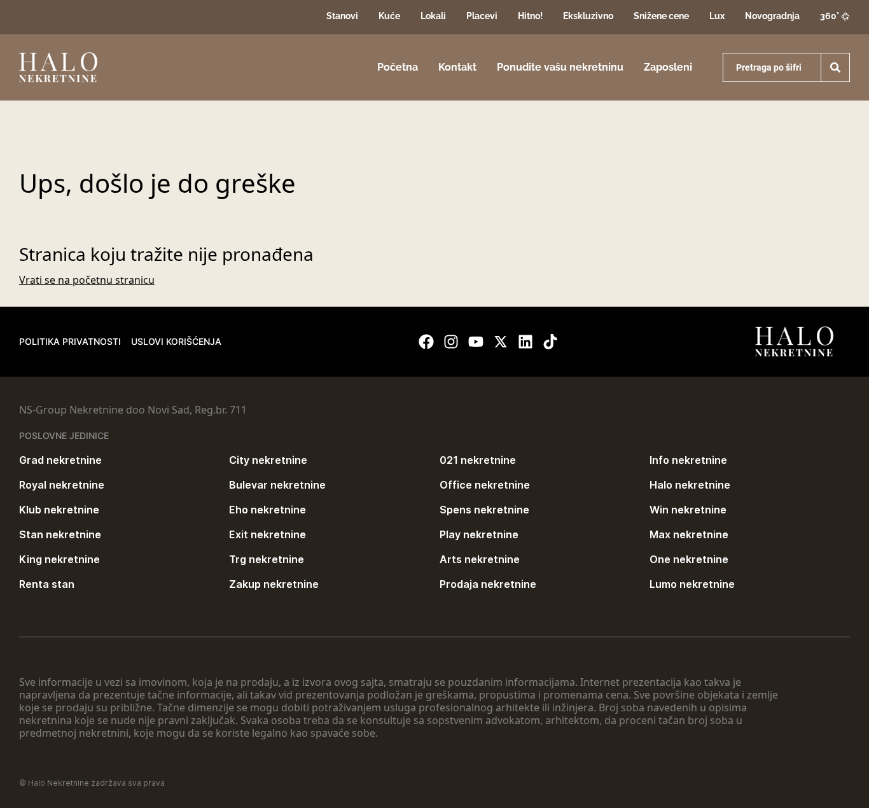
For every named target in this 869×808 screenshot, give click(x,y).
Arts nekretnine (480, 559)
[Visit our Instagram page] (451, 341)
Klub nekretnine (59, 509)
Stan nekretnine (60, 534)
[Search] (835, 67)
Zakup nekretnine (274, 584)
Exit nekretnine (267, 534)
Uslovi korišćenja (176, 341)
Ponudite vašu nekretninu (560, 67)
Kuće (389, 16)
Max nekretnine (689, 534)
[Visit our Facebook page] (426, 341)
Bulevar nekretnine (277, 484)
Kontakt (457, 67)
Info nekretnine (688, 460)
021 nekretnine (478, 460)
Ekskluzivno (588, 16)
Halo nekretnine (690, 484)
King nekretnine (59, 559)
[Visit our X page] (500, 341)
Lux (717, 16)
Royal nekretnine (61, 484)
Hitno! (530, 16)
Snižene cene (661, 16)
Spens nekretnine (484, 509)
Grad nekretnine (60, 460)
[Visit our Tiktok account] (550, 341)
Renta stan (46, 584)
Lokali (433, 16)
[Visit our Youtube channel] (475, 341)
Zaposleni (668, 67)
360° (829, 16)
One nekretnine (689, 559)
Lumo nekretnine (692, 584)
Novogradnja (772, 16)
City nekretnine (268, 460)
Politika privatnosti (70, 341)
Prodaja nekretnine (488, 584)
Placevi (481, 16)
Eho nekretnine (267, 509)
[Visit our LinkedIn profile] (525, 341)
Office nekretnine (485, 484)
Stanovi (342, 16)
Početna (397, 67)
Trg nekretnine (266, 559)
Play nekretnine (479, 534)
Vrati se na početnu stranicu (87, 280)
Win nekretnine (688, 509)
